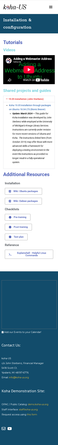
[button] (29, 99)
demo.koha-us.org (38, 404)
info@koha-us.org (19, 377)
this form (32, 414)
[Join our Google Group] (4, 428)
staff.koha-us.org (28, 409)
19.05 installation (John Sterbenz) (26, 99)
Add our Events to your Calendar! (22, 332)
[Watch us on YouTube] (10, 428)
